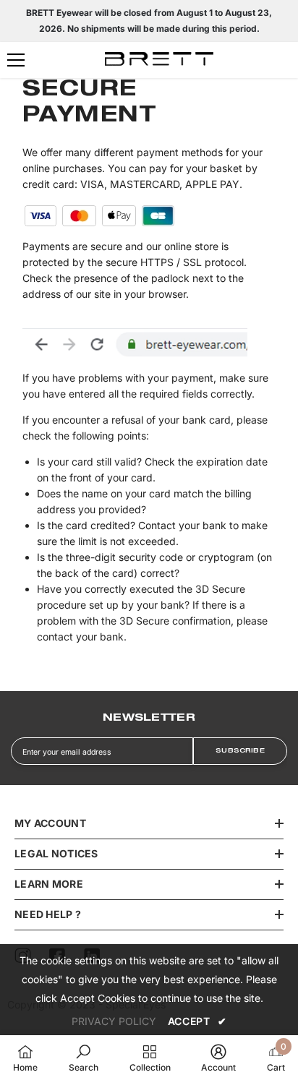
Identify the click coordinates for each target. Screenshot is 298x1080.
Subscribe (240, 751)
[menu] (16, 60)
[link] (83, 1057)
